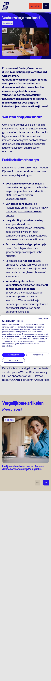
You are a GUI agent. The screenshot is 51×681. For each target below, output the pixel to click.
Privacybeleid (43, 318)
